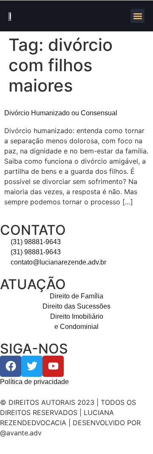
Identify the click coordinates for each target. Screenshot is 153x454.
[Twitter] (31, 366)
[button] (137, 16)
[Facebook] (10, 366)
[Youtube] (53, 366)
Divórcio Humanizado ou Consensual (60, 113)
